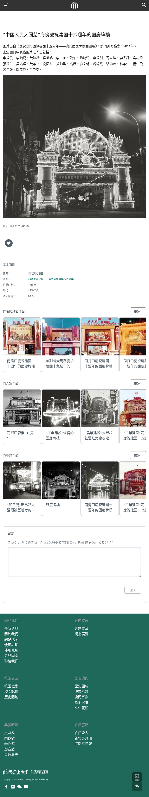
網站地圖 (11, 639)
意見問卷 (11, 656)
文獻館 (9, 733)
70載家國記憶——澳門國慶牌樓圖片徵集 (51, 278)
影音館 (9, 749)
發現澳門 (81, 678)
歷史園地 (11, 697)
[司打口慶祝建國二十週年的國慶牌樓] (100, 336)
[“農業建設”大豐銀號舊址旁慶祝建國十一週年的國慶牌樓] (100, 408)
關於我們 (11, 621)
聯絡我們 (11, 661)
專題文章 (81, 629)
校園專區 (11, 678)
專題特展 (81, 621)
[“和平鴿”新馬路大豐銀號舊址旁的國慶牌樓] (22, 480)
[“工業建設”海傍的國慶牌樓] (61, 408)
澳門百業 (81, 697)
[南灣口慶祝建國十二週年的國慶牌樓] (100, 480)
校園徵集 (11, 686)
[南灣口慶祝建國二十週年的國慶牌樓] (22, 336)
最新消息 (11, 629)
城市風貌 (81, 692)
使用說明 (11, 645)
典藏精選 (11, 725)
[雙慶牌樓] (61, 480)
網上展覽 (81, 634)
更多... (138, 311)
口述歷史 (11, 755)
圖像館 (9, 738)
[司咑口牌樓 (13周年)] (22, 408)
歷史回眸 (81, 686)
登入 (133, 590)
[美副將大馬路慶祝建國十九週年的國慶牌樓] (61, 336)
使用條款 (11, 650)
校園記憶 (11, 692)
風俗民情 (81, 702)
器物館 (9, 744)
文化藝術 (81, 708)
